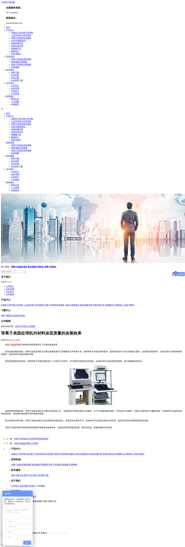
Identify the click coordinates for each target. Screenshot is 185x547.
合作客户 (15, 91)
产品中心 (10, 30)
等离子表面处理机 (19, 267)
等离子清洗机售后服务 (21, 38)
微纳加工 (15, 51)
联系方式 (15, 99)
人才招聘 (15, 102)
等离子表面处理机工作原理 (26, 443)
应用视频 (15, 67)
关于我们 (10, 83)
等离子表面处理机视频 (21, 59)
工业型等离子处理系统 (21, 35)
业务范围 (15, 88)
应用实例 (10, 56)
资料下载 (15, 72)
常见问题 (15, 78)
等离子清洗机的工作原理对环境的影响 (31, 439)
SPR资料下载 (17, 80)
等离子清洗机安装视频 (21, 64)
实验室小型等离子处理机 (22, 33)
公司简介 (15, 86)
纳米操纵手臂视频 (19, 62)
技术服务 (10, 70)
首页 (8, 27)
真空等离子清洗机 (36, 267)
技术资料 (15, 75)
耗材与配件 (16, 54)
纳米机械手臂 (17, 43)
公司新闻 (15, 94)
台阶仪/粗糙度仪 (18, 41)
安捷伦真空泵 (17, 46)
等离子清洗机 (50, 267)
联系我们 (10, 96)
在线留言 (15, 104)
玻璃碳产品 (16, 49)
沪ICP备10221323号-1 (58, 533)
